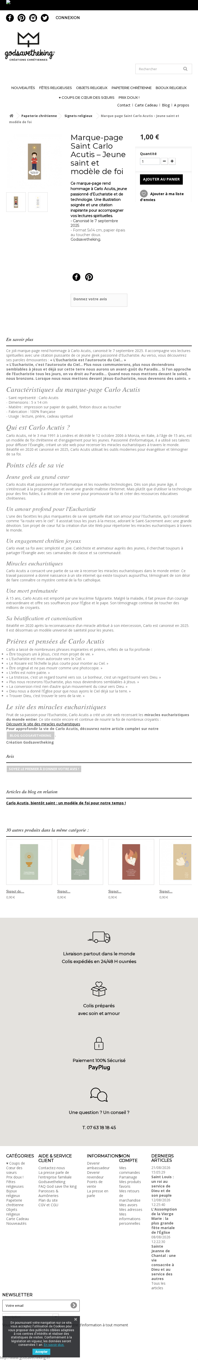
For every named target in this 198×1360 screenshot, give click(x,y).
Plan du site (48, 1200)
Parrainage (128, 1177)
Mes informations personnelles (130, 1219)
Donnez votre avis (90, 298)
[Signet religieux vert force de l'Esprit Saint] (80, 862)
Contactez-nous (51, 1167)
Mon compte (128, 1158)
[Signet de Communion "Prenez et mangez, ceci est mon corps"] (29, 862)
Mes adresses (130, 1209)
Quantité (148, 153)
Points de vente (95, 1184)
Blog (166, 105)
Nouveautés (23, 88)
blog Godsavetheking (30, 735)
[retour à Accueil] (11, 116)
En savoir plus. (54, 1345)
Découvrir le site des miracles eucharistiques (43, 724)
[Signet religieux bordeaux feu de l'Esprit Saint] (131, 862)
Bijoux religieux (171, 88)
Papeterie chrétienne (132, 88)
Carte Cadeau (146, 105)
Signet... (63, 891)
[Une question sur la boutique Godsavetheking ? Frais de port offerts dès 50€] (99, 5)
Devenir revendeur (95, 1174)
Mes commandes (129, 1170)
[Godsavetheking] (99, 46)
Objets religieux (92, 88)
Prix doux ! (129, 97)
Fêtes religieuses (55, 88)
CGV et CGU (48, 1204)
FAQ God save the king (57, 1186)
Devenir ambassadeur (98, 1165)
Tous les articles (158, 1285)
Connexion (68, 17)
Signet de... (15, 891)
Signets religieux (78, 116)
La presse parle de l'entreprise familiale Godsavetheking (55, 1177)
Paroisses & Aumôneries (48, 1193)
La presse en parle (97, 1193)
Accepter (41, 1352)
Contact (123, 105)
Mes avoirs (128, 1204)
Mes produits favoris (130, 1184)
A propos (181, 105)
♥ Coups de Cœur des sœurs (86, 97)
